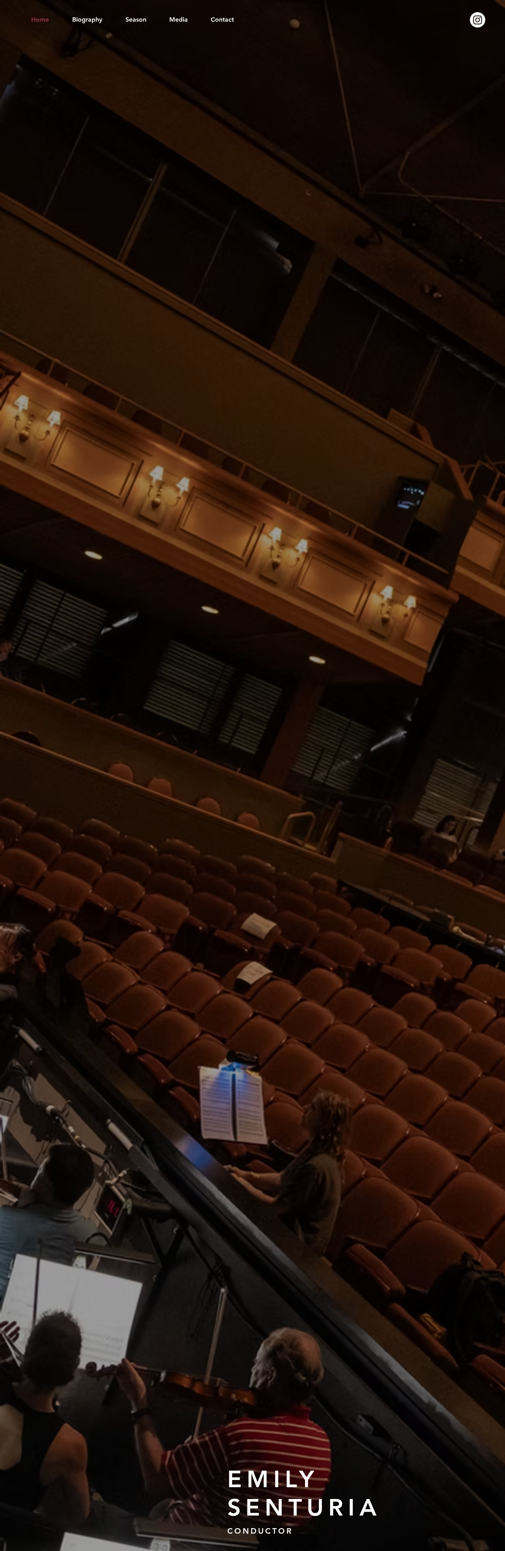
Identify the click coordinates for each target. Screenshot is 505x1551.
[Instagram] (477, 20)
